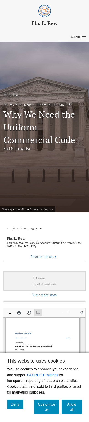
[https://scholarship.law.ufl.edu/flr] (24, 332)
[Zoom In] (69, 312)
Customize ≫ (48, 407)
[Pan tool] (29, 312)
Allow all (74, 407)
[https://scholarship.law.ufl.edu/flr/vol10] (19, 337)
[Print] (19, 312)
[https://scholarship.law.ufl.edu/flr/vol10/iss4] (25, 337)
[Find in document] (82, 312)
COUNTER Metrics (42, 374)
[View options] (10, 312)
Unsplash (48, 209)
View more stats (44, 295)
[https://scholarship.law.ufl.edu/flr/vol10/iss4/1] (67, 337)
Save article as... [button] (43, 257)
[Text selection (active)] (38, 312)
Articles (11, 94)
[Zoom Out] (64, 312)
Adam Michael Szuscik (25, 209)
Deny (17, 404)
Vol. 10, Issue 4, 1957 (18, 104)
